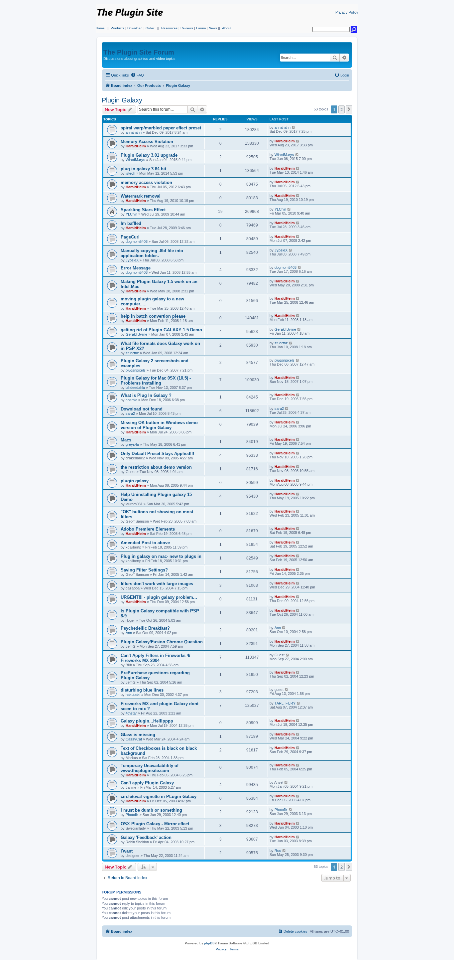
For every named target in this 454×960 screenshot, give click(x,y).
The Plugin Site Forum (138, 52)
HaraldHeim (136, 146)
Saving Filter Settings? (144, 569)
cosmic (131, 400)
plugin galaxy (135, 480)
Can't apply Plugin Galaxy (147, 782)
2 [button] (341, 109)
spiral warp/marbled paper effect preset (161, 127)
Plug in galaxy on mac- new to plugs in (161, 556)
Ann (129, 633)
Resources (169, 28)
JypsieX (132, 260)
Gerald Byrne (136, 334)
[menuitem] (137, 75)
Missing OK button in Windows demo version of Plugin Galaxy (159, 425)
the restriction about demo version (156, 467)
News (213, 28)
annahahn (134, 132)
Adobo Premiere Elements (148, 529)
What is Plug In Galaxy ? (146, 395)
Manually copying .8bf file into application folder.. (152, 253)
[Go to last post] (293, 127)
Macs (126, 439)
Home (100, 28)
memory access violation (146, 182)
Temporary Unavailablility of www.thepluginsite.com (149, 768)
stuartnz (132, 353)
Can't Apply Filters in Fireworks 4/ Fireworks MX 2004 (155, 658)
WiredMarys (135, 160)
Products (117, 28)
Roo (278, 851)
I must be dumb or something (151, 810)
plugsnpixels (136, 370)
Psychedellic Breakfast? (145, 628)
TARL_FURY (285, 703)
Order (150, 28)
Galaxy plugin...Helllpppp (147, 721)
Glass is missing (138, 734)
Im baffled (131, 223)
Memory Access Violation (147, 141)
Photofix (132, 815)
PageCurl (130, 237)
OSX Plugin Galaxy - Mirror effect (155, 823)
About (226, 28)
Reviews (186, 28)
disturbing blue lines (142, 690)
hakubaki (133, 695)
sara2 (130, 413)
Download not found (142, 408)
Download (135, 28)
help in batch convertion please (153, 316)
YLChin (131, 214)
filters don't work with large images (157, 583)
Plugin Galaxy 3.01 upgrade (149, 155)
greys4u (132, 444)
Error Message (136, 267)
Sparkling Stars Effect (143, 209)
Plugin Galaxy (122, 100)
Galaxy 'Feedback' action (146, 837)
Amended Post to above (145, 542)
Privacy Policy (346, 12)
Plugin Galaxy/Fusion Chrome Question (162, 641)
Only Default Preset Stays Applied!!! (157, 453)
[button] (349, 109)
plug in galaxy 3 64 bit (143, 168)
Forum (201, 28)
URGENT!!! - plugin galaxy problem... (159, 597)
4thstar (131, 713)
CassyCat (134, 739)
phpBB (209, 943)
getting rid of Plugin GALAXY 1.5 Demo (161, 329)
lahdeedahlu (135, 388)
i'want (127, 851)
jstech (130, 173)
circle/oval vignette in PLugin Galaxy (158, 796)
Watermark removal (141, 196)
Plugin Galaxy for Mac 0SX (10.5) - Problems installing (156, 381)
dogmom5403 (137, 241)
